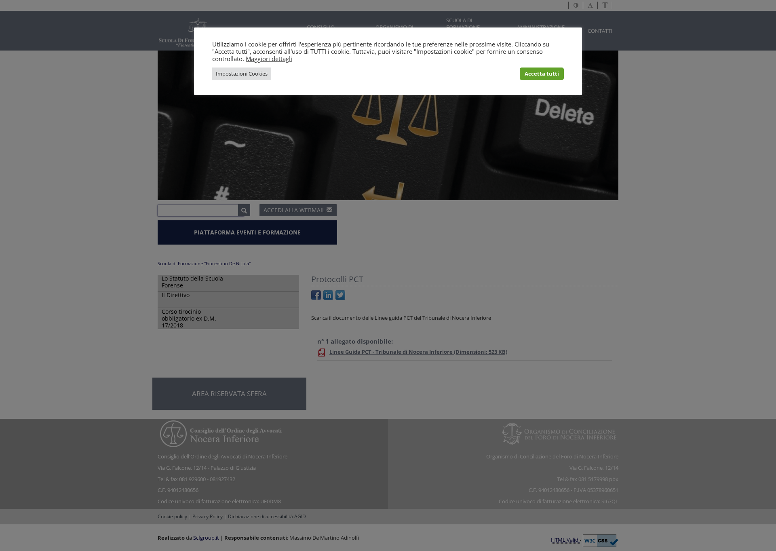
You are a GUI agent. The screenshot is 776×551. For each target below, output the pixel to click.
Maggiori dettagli (269, 58)
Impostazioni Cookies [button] (242, 73)
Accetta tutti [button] (542, 73)
